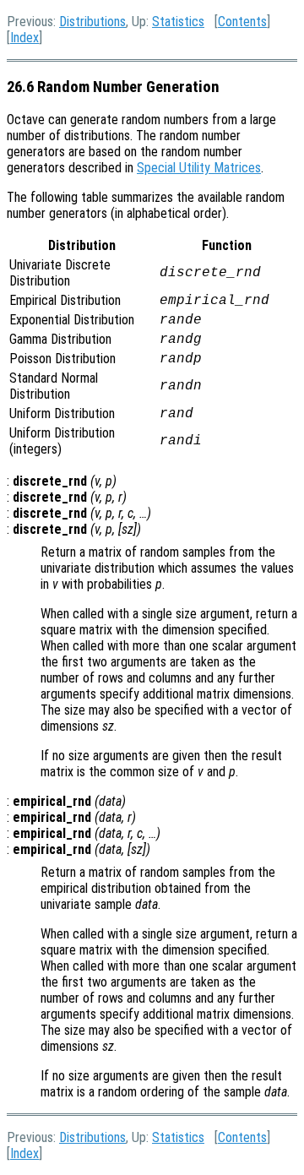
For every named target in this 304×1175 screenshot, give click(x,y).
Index (24, 38)
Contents (242, 22)
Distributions (92, 22)
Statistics (178, 22)
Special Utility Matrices (199, 168)
